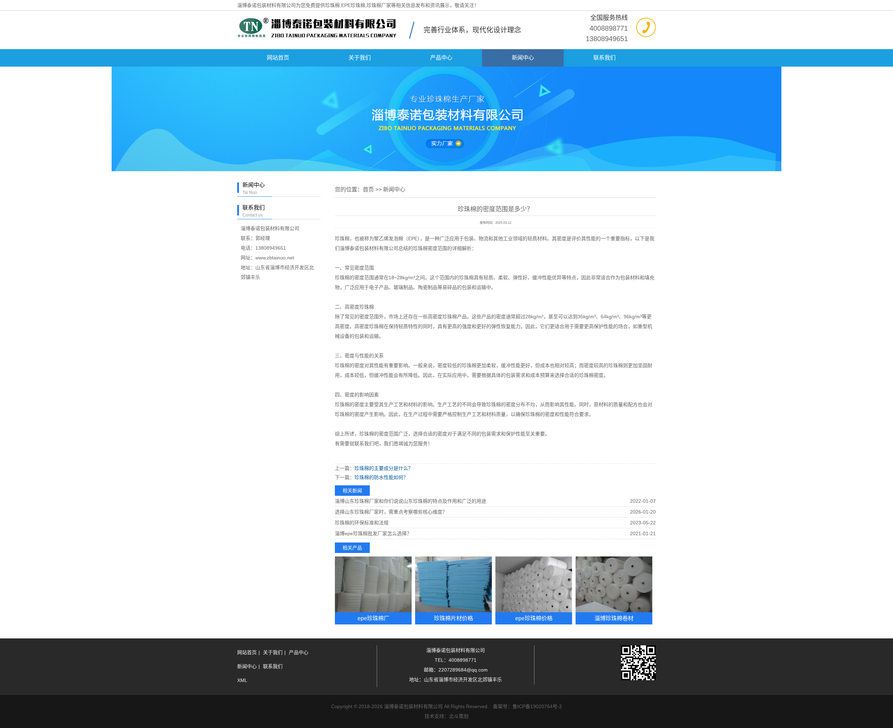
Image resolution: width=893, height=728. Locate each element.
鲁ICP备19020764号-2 (537, 706)
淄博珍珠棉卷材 (613, 618)
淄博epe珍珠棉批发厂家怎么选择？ (373, 533)
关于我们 (359, 58)
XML (242, 680)
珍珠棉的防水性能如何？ (381, 477)
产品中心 (441, 58)
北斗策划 (458, 716)
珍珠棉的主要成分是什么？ (383, 468)
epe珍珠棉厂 (373, 618)
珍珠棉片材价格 (453, 618)
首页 (368, 189)
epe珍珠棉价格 (534, 618)
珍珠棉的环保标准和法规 (362, 522)
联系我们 (604, 58)
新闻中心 (523, 58)
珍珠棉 (342, 277)
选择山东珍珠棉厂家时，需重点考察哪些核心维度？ (391, 512)
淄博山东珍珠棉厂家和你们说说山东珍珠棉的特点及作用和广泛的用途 (410, 501)
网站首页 (278, 58)
